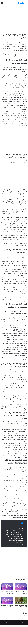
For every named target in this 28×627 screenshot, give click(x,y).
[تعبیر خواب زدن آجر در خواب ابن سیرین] (7, 600)
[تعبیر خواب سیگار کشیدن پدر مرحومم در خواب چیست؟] (21, 586)
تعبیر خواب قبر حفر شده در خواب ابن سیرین (21, 606)
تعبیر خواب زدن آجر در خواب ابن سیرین (7, 606)
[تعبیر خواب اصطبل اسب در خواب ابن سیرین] (7, 586)
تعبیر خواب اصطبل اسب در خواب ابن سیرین (7, 592)
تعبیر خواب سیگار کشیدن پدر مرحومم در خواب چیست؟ (21, 593)
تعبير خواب (24, 615)
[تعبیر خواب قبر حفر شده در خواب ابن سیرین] (21, 600)
